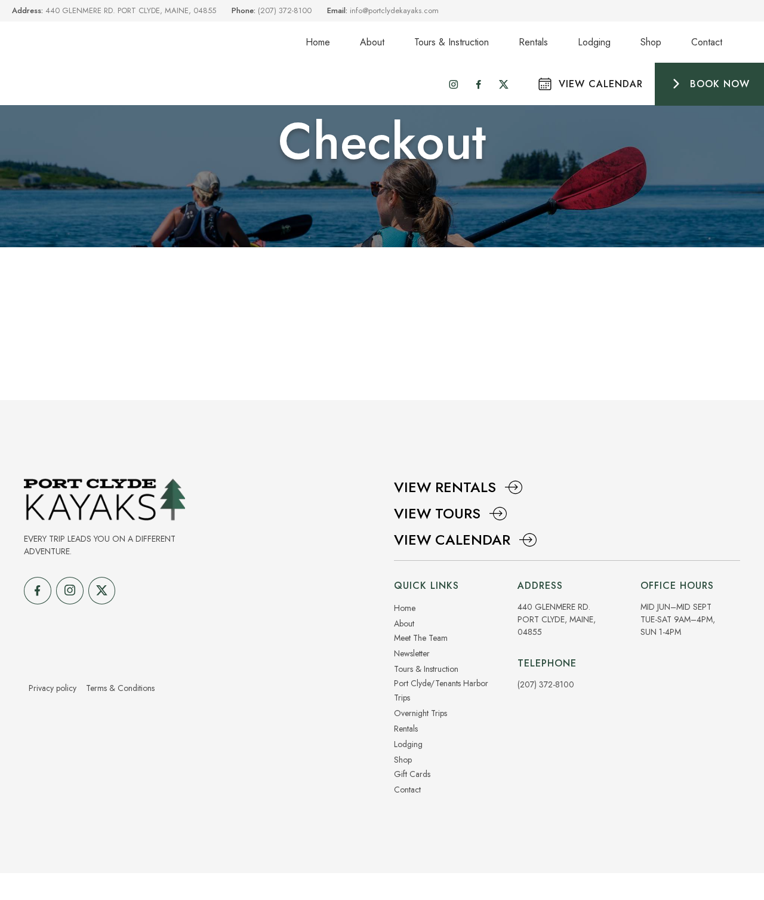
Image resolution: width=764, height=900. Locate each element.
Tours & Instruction (451, 42)
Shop (650, 42)
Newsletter (412, 653)
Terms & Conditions (120, 688)
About (372, 42)
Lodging (594, 42)
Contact (706, 42)
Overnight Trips (420, 713)
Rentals (533, 42)
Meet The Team (421, 638)
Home (318, 42)
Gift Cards (412, 774)
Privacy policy (52, 688)
